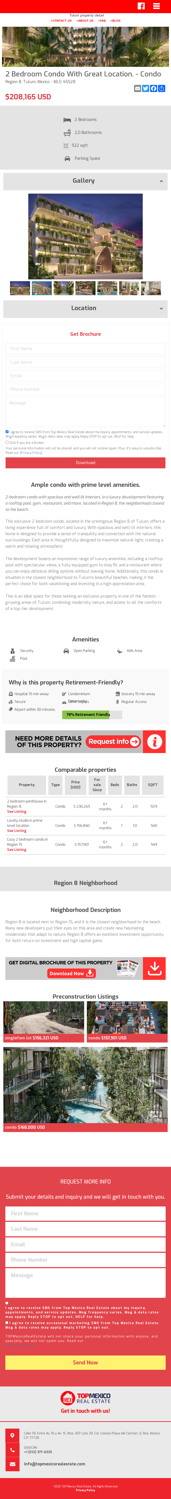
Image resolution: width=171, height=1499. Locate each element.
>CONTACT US (61, 20)
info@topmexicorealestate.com (54, 1464)
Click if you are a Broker (26, 443)
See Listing (16, 811)
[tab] (85, 181)
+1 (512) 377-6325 (38, 1452)
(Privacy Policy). (20, 1345)
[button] (163, 197)
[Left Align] (141, 6)
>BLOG (115, 20)
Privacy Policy (31, 453)
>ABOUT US (85, 20)
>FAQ (102, 20)
